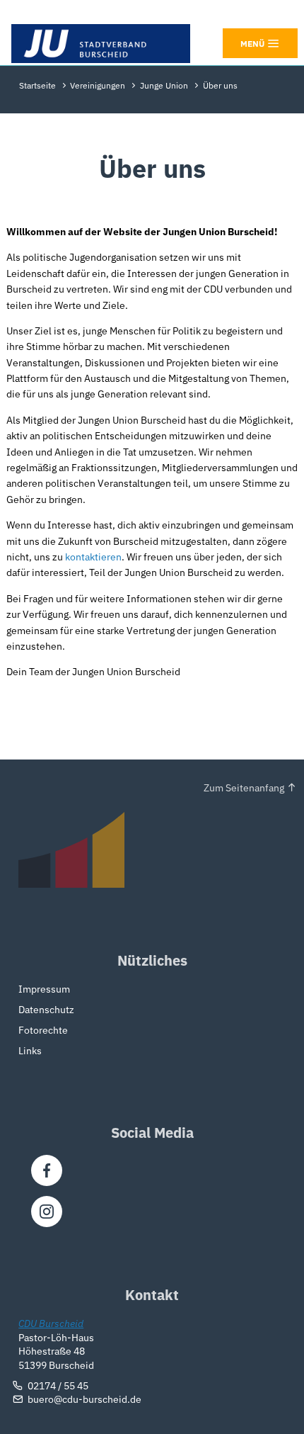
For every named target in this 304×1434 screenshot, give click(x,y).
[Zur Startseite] (100, 43)
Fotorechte (43, 1030)
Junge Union (164, 85)
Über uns (220, 85)
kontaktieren (93, 557)
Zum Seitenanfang (244, 787)
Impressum (44, 989)
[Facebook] (46, 1170)
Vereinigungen (97, 85)
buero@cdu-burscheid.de (84, 1399)
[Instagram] (46, 1211)
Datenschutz (46, 1009)
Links (30, 1050)
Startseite (37, 85)
